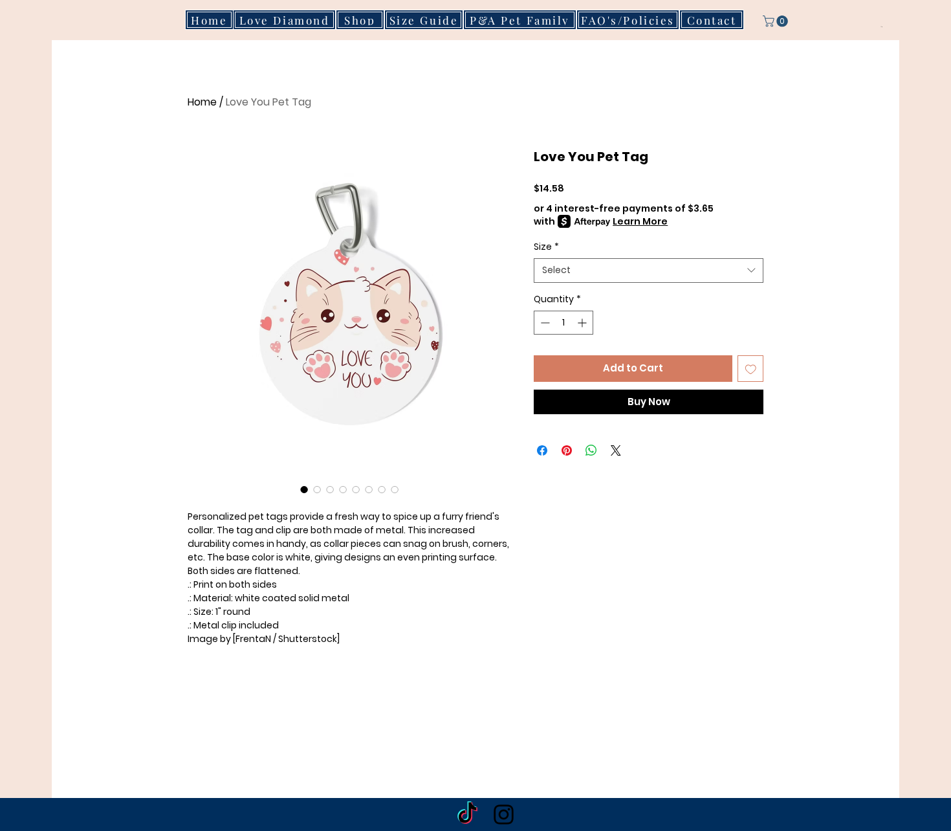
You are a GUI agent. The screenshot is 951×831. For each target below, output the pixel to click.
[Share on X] (616, 450)
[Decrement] (544, 322)
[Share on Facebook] (542, 450)
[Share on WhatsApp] (591, 450)
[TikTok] (467, 814)
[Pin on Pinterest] (566, 450)
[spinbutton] (563, 322)
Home (202, 101)
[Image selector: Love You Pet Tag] (304, 489)
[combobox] (648, 270)
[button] (777, 21)
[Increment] (583, 322)
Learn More (640, 221)
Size (546, 247)
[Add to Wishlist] (751, 368)
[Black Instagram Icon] (503, 814)
